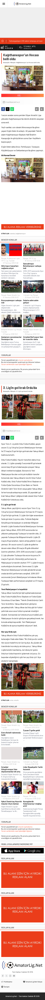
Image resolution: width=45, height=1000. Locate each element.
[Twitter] (6, 975)
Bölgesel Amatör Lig (8, 330)
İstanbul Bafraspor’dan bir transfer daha (33, 338)
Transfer (12, 261)
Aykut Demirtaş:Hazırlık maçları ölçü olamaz (11, 802)
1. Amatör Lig (27, 295)
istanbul (12, 233)
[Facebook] (2, 975)
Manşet (12, 62)
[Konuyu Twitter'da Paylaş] (8, 109)
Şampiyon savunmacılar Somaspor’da (11, 338)
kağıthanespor (21, 233)
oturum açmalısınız (25, 360)
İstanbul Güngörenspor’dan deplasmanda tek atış (10, 769)
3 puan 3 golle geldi (31, 730)
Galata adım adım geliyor (30, 301)
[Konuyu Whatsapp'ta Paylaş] (12, 109)
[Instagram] (10, 975)
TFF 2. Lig (32, 796)
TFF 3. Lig (4, 261)
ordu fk (16, 700)
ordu (11, 700)
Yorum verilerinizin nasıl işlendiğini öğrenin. (16, 364)
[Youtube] (14, 975)
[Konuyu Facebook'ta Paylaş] (3, 109)
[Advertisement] (19, 22)
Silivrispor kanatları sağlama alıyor (9, 267)
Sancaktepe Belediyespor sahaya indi (32, 265)
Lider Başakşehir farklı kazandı (33, 768)
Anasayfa (6, 62)
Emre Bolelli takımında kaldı (11, 733)
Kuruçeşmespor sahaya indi (11, 301)
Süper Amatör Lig (13, 295)
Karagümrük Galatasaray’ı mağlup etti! (32, 803)
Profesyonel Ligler (13, 258)
